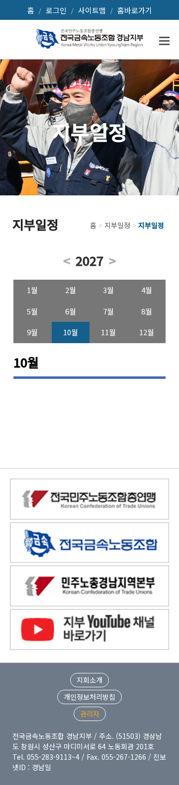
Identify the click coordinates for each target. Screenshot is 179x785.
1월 (32, 290)
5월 (32, 311)
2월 (70, 290)
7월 (108, 311)
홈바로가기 (134, 10)
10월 (70, 332)
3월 (108, 290)
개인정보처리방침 (89, 697)
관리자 (89, 714)
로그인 (56, 10)
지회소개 (89, 680)
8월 (146, 311)
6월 (70, 311)
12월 (146, 332)
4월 (146, 290)
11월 (108, 332)
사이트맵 (92, 10)
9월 (32, 332)
